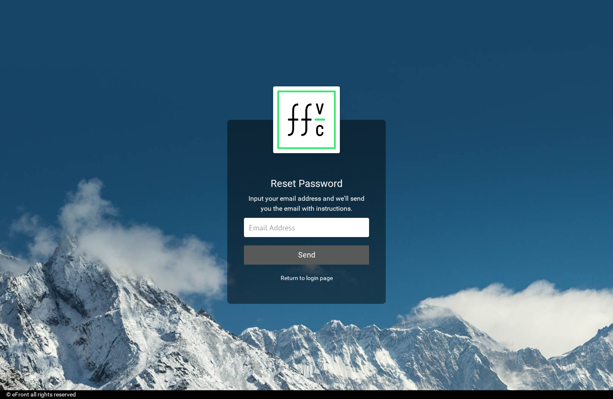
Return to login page (307, 278)
